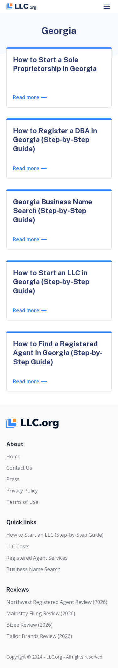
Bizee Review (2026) (29, 624)
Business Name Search (33, 569)
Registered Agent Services (37, 557)
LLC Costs (18, 546)
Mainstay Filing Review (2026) (40, 613)
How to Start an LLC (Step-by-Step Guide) (55, 534)
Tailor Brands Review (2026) (39, 636)
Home (13, 456)
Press (13, 479)
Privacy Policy (22, 490)
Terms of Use (22, 501)
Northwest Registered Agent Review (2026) (56, 602)
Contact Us (19, 467)
